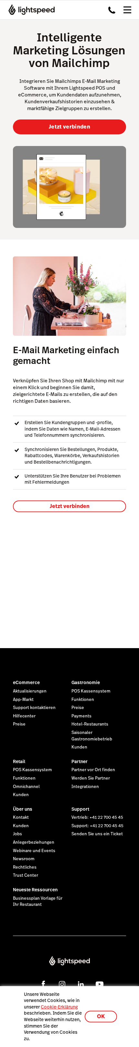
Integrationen (85, 787)
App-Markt (23, 700)
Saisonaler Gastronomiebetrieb (91, 736)
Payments (81, 716)
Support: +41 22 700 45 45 (97, 826)
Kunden (79, 747)
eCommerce (26, 682)
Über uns (22, 809)
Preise (19, 724)
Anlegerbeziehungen (33, 842)
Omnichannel (26, 787)
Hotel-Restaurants (89, 724)
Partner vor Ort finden (93, 770)
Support (80, 809)
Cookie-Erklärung (59, 1007)
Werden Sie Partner (90, 778)
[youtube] (99, 984)
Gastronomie (85, 682)
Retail (19, 761)
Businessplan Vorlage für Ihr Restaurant (37, 901)
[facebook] (43, 984)
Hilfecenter (24, 716)
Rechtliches (25, 867)
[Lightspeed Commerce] (29, 9)
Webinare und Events (34, 851)
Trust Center (25, 875)
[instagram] (62, 984)
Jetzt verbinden (69, 126)
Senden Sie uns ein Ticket (97, 834)
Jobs (17, 834)
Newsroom (24, 859)
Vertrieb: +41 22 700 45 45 (97, 817)
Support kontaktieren (34, 708)
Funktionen (82, 700)
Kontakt (21, 817)
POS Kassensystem (91, 691)
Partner (79, 761)
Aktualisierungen (30, 691)
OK (101, 1016)
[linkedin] (80, 984)
